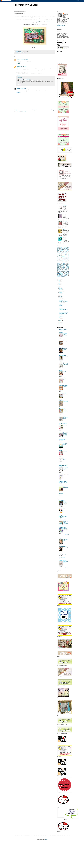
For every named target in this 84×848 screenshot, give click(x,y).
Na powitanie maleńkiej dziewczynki (65, 334)
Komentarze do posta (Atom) (22, 111)
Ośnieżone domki (65, 474)
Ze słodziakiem (65, 401)
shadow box (60, 271)
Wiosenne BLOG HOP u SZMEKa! (65, 221)
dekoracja (58, 253)
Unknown (18, 66)
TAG (60, 272)
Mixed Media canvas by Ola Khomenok (65, 529)
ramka (63, 270)
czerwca (60, 296)
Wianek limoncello (65, 356)
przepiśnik (65, 269)
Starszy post (53, 110)
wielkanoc (58, 275)
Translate (65, 48)
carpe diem (64, 205)
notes (63, 268)
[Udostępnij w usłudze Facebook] (27, 51)
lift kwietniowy (61, 316)
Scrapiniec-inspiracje (62, 527)
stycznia (60, 323)
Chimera (18, 88)
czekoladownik (65, 252)
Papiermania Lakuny (62, 439)
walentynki (61, 274)
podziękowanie (59, 269)
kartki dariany (61, 493)
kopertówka (63, 264)
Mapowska (48, 21)
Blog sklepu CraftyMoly (62, 560)
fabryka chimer (61, 400)
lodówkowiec (59, 266)
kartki (64, 263)
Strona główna (34, 110)
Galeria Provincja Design (63, 481)
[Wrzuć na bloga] (25, 51)
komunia (58, 264)
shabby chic (67, 270)
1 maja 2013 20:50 (27, 79)
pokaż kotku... (61, 318)
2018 (59, 280)
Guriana (60, 415)
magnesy (64, 266)
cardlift (61, 251)
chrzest (66, 251)
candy (68, 250)
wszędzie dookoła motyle (63, 313)
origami (67, 268)
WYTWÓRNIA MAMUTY (62, 355)
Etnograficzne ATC (62, 300)
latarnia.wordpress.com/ (63, 329)
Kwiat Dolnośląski (61, 500)
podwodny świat (65, 237)
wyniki (62, 275)
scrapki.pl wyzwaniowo (62, 519)
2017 (59, 281)
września (60, 292)
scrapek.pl (60, 538)
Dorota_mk (60, 370)
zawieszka (62, 276)
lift (63, 265)
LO (66, 265)
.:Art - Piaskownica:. (62, 508)
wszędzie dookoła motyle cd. (63, 312)
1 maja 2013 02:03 (23, 66)
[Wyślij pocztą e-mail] (24, 51)
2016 (59, 283)
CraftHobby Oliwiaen (62, 362)
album (61, 247)
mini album (63, 267)
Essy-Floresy (59, 258)
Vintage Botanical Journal (62, 554)
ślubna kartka (65, 214)
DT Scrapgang (21, 52)
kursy (61, 265)
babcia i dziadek (65, 248)
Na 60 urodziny (61, 440)
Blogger (46, 839)
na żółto (64, 229)
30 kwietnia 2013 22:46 (24, 59)
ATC (17, 52)
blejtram (62, 249)
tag (59, 317)
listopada (60, 289)
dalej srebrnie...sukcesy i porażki (65, 417)
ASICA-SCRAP (61, 457)
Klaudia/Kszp (61, 332)
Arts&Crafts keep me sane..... (63, 442)
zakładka (58, 276)
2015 (59, 284)
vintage (68, 273)
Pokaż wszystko (67, 534)
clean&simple (59, 252)
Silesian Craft (61, 515)
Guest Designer (64, 260)
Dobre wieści (65, 386)
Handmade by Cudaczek (25, 5)
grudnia (60, 288)
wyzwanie (24, 52)
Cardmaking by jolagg (62, 393)
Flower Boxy (65, 451)
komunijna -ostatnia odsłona (63, 301)
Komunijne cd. (61, 304)
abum (58, 247)
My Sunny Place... (61, 431)
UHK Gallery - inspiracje (62, 546)
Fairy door (64, 371)
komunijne (60, 305)
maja (60, 297)
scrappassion (61, 347)
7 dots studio (61, 553)
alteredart (65, 247)
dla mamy (64, 254)
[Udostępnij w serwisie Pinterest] (28, 51)
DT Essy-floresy (66, 255)
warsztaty (66, 274)
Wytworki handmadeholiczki (63, 385)
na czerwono (61, 308)
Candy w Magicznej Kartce (63, 309)
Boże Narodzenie (60, 250)
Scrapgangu (38, 21)
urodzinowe (60, 273)
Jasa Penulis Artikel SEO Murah (63, 482)
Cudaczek (21, 79)
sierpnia (60, 293)
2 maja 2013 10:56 (23, 88)
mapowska (18, 59)
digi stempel (64, 253)
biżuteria (58, 249)
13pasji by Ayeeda (62, 408)
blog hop (66, 249)
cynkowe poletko (61, 340)
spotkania (64, 271)
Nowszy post (16, 110)
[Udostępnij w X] (26, 51)
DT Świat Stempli (64, 257)
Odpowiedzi (20, 77)
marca (60, 320)
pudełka (58, 270)
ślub (68, 271)
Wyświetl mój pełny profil (61, 25)
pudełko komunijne (62, 302)
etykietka (64, 258)
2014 (59, 285)
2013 (59, 287)
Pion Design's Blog (62, 557)
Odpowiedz (18, 63)
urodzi (66, 272)
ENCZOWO (60, 450)
